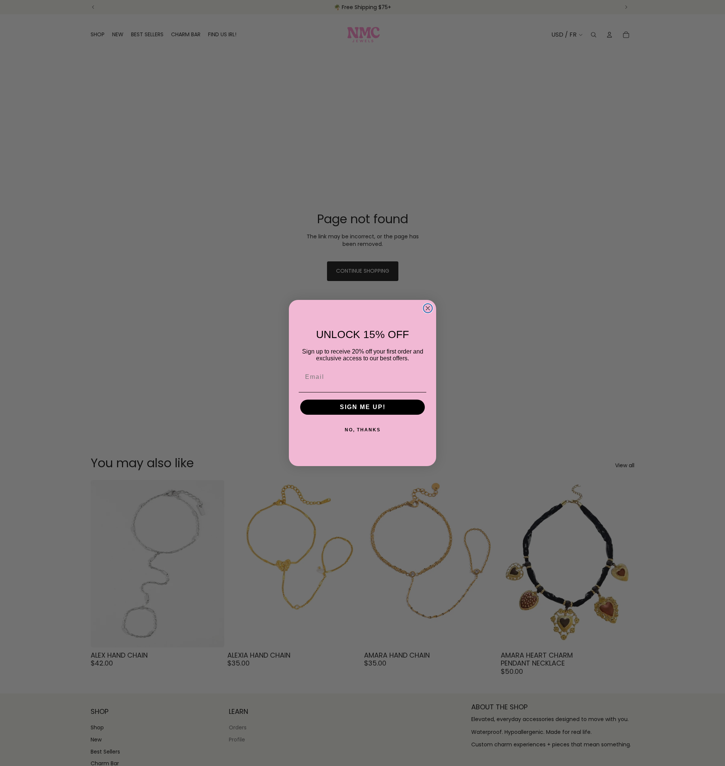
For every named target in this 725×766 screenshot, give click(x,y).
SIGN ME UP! (363, 407)
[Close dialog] (427, 308)
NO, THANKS (363, 429)
